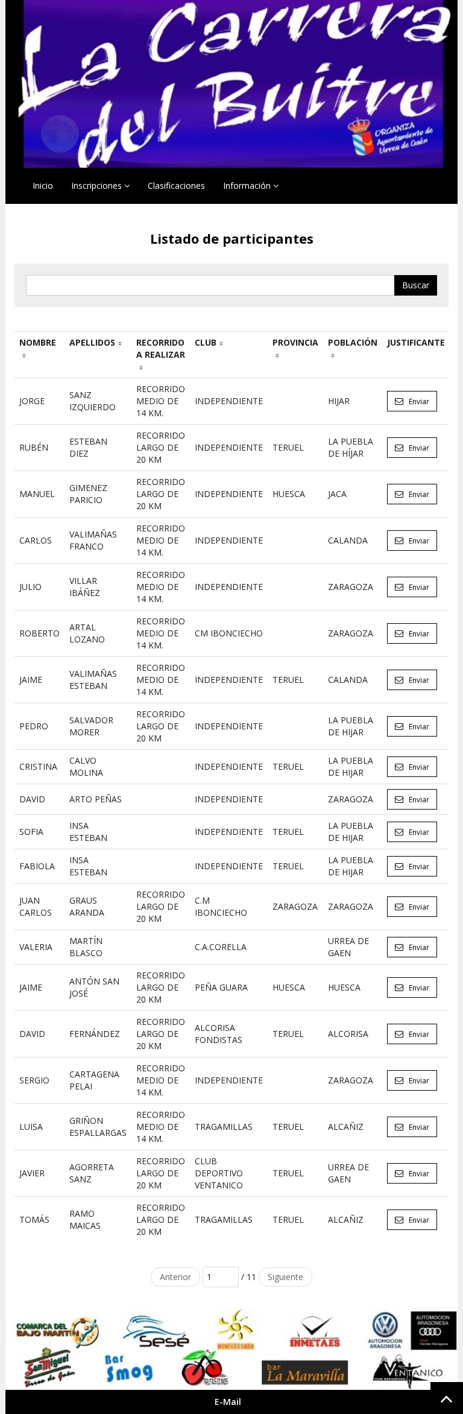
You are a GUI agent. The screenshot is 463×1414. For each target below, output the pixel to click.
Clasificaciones (176, 185)
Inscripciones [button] (97, 185)
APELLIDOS (92, 342)
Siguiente (285, 1276)
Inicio (43, 185)
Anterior (175, 1276)
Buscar (415, 285)
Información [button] (248, 185)
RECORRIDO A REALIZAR (160, 348)
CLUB (205, 342)
